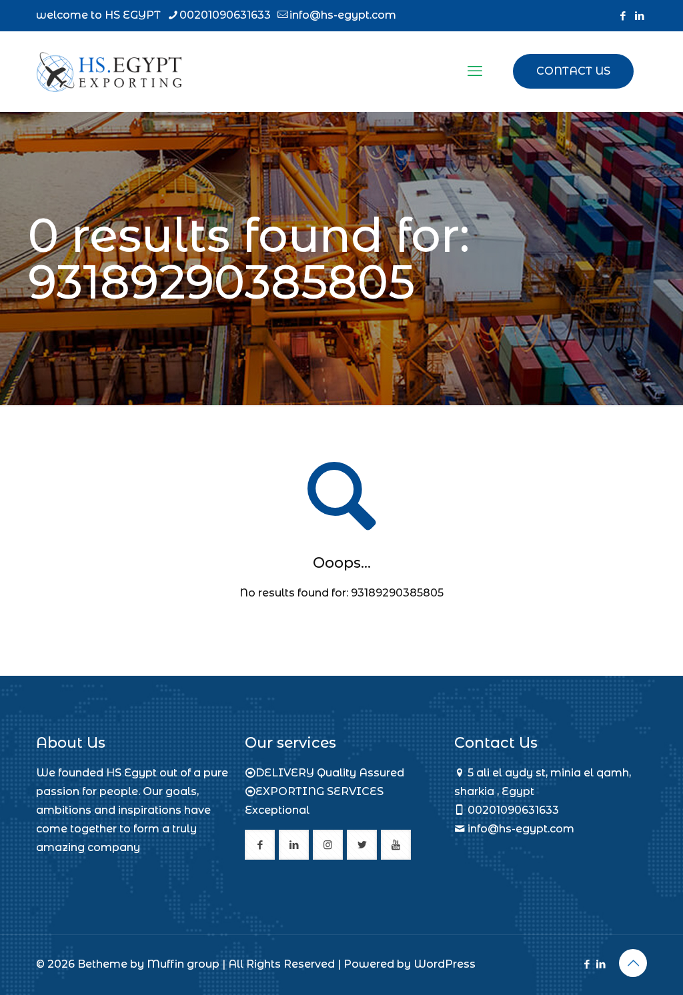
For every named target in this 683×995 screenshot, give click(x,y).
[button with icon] (260, 845)
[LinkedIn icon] (639, 15)
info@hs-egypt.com (342, 15)
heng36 (56, 877)
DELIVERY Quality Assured (329, 772)
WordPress (445, 964)
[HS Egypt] (109, 71)
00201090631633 (225, 15)
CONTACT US (573, 71)
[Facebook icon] (623, 15)
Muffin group (183, 964)
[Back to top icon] (633, 963)
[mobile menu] (475, 71)
